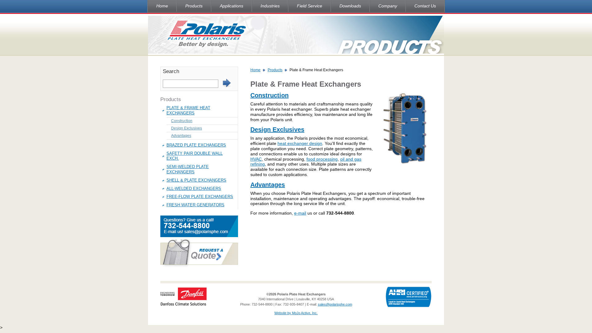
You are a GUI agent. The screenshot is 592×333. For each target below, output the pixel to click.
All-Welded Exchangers (193, 188)
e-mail (300, 213)
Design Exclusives (186, 128)
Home (162, 5)
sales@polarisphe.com (335, 304)
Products (194, 5)
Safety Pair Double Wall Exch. (194, 156)
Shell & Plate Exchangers (196, 180)
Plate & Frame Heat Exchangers (188, 110)
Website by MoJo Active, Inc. (296, 313)
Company (387, 5)
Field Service (309, 5)
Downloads (350, 5)
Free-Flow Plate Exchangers (199, 196)
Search (171, 71)
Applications (231, 5)
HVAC (256, 159)
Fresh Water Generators (195, 205)
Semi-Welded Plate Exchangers (187, 169)
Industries (270, 5)
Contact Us (425, 5)
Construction (181, 121)
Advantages (181, 136)
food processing (322, 159)
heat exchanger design (300, 143)
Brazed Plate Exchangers (196, 145)
